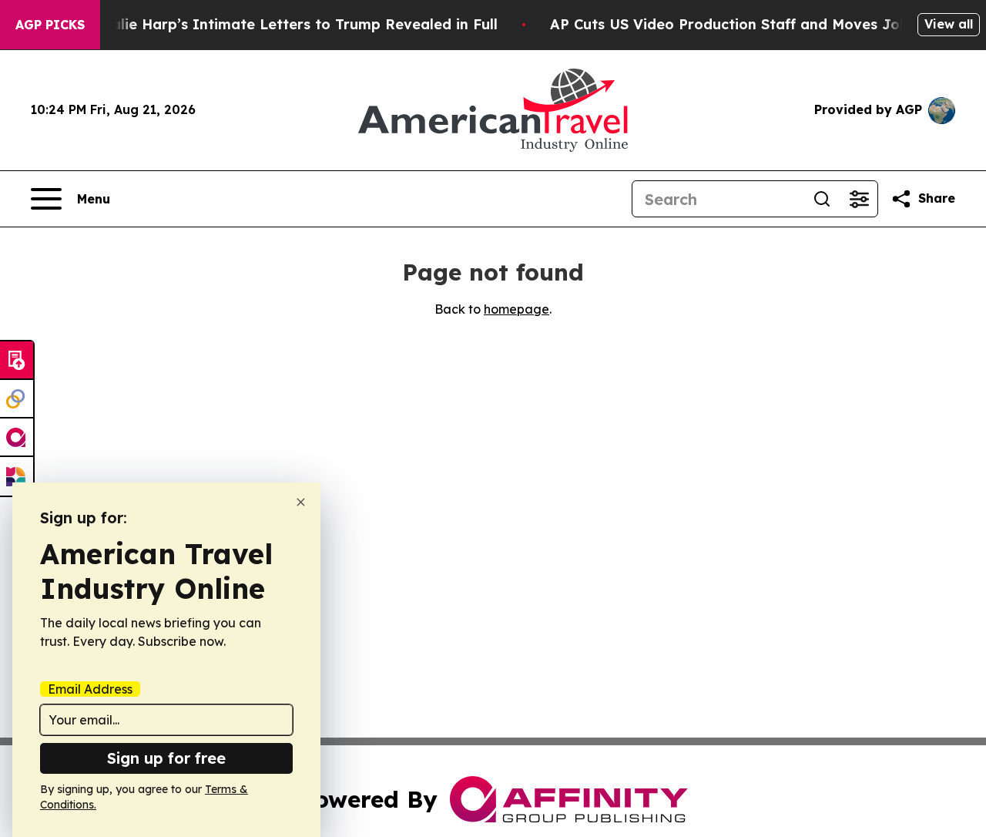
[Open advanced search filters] (858, 199)
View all (948, 24)
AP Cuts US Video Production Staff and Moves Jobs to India (764, 24)
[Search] (821, 199)
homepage (516, 309)
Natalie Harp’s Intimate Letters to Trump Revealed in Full (291, 24)
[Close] (300, 502)
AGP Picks (50, 24)
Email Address (90, 689)
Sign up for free (166, 758)
